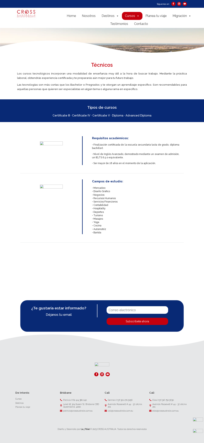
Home (71, 16)
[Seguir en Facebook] (173, 4)
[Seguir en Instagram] (179, 4)
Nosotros (89, 16)
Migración (180, 16)
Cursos (130, 16)
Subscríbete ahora (137, 321)
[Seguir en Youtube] (185, 4)
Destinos (108, 16)
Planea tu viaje (156, 16)
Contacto (141, 24)
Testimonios (119, 24)
